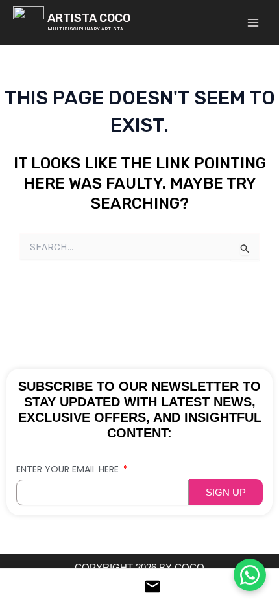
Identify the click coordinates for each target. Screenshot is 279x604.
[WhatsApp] (250, 574)
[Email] (139, 586)
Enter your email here (68, 469)
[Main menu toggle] (252, 22)
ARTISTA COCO (88, 18)
